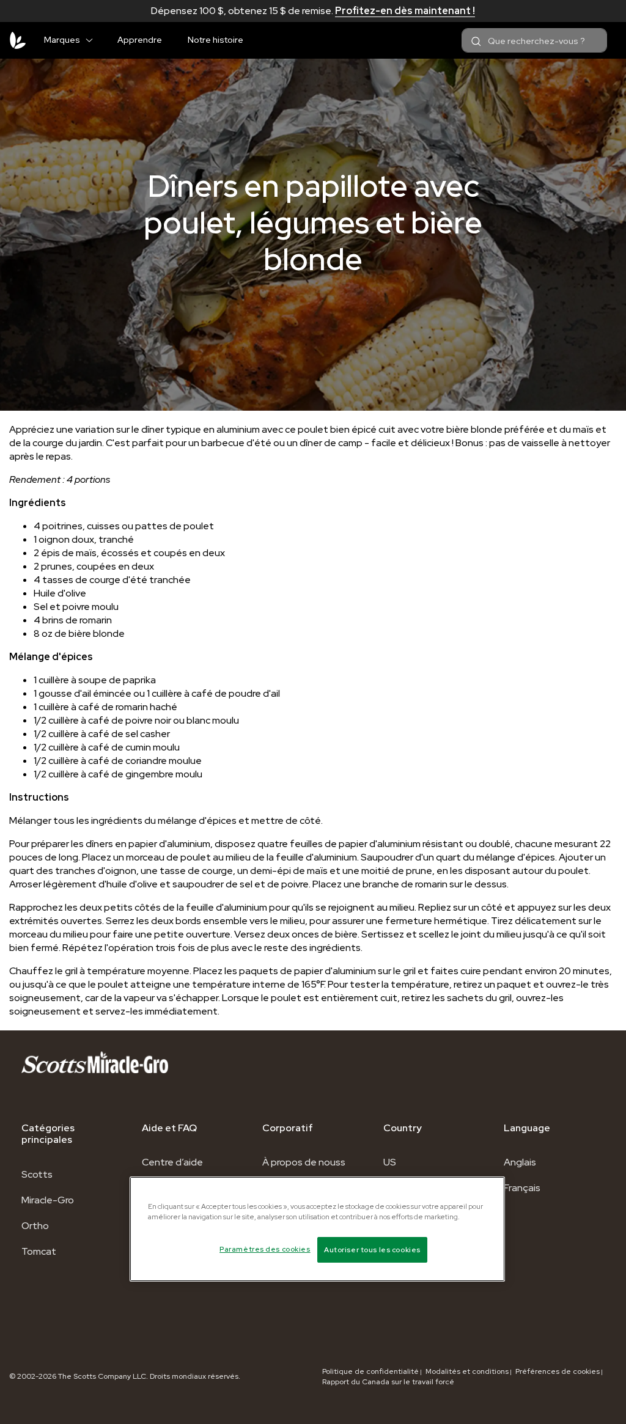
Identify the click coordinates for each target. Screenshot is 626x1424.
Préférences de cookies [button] (557, 1371)
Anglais (520, 1162)
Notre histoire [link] (215, 39)
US (389, 1162)
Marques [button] (62, 39)
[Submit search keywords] (476, 41)
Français (522, 1187)
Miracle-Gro (47, 1200)
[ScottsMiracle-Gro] (17, 40)
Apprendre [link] (139, 39)
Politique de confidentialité (370, 1371)
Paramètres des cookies (265, 1248)
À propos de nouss (303, 1162)
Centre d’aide (172, 1162)
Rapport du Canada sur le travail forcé (388, 1382)
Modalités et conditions (467, 1371)
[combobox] (534, 40)
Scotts (37, 1174)
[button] (94, 38)
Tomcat (38, 1251)
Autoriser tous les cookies (372, 1249)
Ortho (35, 1225)
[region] (317, 1229)
